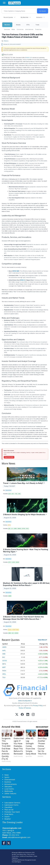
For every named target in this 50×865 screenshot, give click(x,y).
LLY (12, 528)
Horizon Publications (26, 852)
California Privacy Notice (26, 856)
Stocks (18, 25)
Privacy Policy (38, 705)
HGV (9, 493)
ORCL (4, 674)
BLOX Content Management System (27, 860)
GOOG (4, 661)
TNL (16, 493)
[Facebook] (22, 714)
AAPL (4, 650)
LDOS (13, 562)
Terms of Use (30, 854)
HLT (13, 493)
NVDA (4, 671)
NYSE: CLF (29, 57)
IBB (9, 528)
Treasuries (38, 29)
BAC (3, 657)
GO (13, 633)
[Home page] (14, 3)
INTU (9, 562)
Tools (37, 25)
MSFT (4, 667)
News (13, 29)
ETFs (28, 25)
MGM (17, 562)
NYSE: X (22, 280)
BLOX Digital (18, 862)
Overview (7, 29)
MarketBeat (8, 490)
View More (42, 640)
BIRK (9, 633)
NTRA (23, 528)
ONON (16, 633)
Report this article (9, 457)
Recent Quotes (8, 17)
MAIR (9, 596)
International (29, 29)
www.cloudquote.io (25, 701)
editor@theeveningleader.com (19, 837)
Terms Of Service (25, 708)
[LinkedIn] (27, 714)
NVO (27, 528)
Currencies (20, 29)
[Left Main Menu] (4, 3)
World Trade (15, 629)
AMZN (4, 647)
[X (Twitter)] (16, 714)
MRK (15, 528)
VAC (19, 493)
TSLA (3, 677)
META (4, 664)
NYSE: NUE (16, 271)
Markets (7, 25)
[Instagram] (33, 714)
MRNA (19, 528)
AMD (3, 654)
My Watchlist (24, 17)
